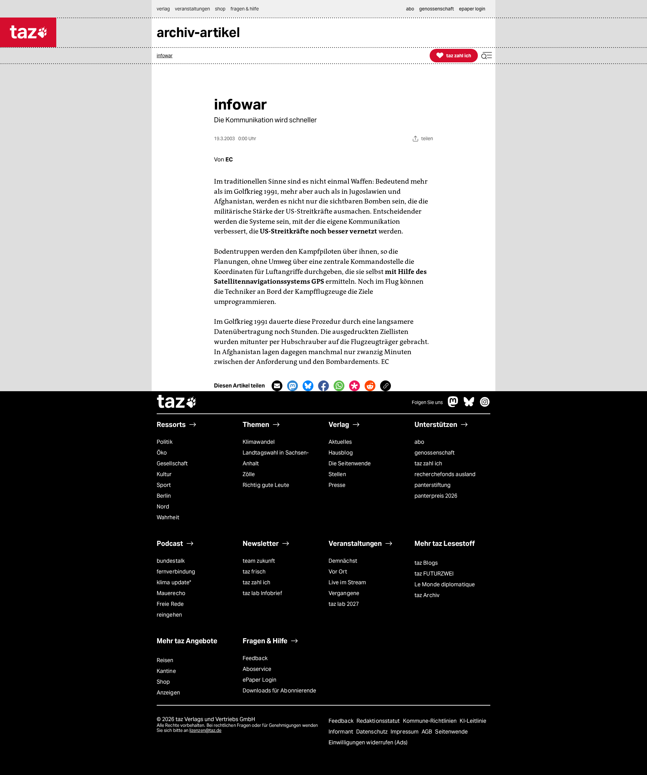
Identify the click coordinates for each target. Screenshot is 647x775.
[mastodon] (453, 405)
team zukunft (259, 560)
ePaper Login (259, 679)
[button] (486, 56)
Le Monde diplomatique (444, 584)
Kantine (166, 671)
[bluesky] (469, 405)
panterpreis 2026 (436, 495)
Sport (164, 485)
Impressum (405, 731)
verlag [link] (163, 9)
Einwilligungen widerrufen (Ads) (368, 742)
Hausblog (341, 452)
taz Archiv (426, 595)
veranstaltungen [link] (192, 9)
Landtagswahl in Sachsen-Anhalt (276, 458)
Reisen (165, 660)
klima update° (174, 582)
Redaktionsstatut (379, 720)
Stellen (337, 474)
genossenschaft (434, 452)
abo (419, 441)
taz (177, 402)
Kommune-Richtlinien (430, 720)
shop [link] (220, 9)
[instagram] (485, 405)
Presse (337, 485)
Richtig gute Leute (266, 485)
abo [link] (410, 9)
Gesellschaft (172, 463)
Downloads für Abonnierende (279, 690)
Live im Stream (347, 582)
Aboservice (257, 669)
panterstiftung (432, 485)
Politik (165, 441)
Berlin (164, 495)
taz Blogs (426, 562)
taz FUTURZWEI (434, 573)
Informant (342, 731)
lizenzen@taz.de (205, 730)
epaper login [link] (472, 9)
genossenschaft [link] (436, 9)
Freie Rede (170, 604)
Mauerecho (171, 593)
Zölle (249, 474)
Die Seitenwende (350, 463)
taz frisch (254, 571)
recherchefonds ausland (444, 474)
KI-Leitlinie (473, 720)
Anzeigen (168, 692)
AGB (427, 731)
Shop (163, 681)
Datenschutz (372, 731)
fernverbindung (176, 571)
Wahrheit (168, 517)
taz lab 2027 (344, 604)
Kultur (164, 474)
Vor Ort (338, 571)
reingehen (169, 614)
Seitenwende (451, 731)
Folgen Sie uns (427, 402)
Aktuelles (340, 441)
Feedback (255, 658)
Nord (163, 506)
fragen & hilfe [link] (244, 9)
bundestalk (171, 560)
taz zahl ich (428, 463)
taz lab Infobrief (262, 593)
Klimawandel (259, 441)
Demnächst (343, 560)
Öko (162, 452)
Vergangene (344, 593)
